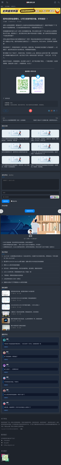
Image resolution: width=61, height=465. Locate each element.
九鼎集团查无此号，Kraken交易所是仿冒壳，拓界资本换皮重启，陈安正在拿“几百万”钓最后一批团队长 (28, 247)
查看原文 (6, 347)
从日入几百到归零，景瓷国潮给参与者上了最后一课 (17, 272)
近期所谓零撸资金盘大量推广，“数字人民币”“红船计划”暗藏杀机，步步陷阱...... (22, 244)
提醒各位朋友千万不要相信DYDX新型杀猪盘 (15, 282)
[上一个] (1, 211)
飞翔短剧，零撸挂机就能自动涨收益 (13, 275)
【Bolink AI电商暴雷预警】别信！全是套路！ (14, 120)
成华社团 (40, 55)
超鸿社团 (53, 53)
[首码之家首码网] (30, 3)
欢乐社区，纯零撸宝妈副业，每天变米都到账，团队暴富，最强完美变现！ (23, 268)
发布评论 (5, 201)
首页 (2, 6)
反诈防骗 (7, 6)
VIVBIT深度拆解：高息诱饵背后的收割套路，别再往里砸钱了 (18, 242)
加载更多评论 (29, 211)
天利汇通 (26, 33)
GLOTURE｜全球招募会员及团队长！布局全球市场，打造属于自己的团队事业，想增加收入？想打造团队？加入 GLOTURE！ (31, 257)
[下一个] (59, 211)
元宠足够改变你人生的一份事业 (12, 279)
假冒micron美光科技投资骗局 (12, 265)
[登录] (55, 2)
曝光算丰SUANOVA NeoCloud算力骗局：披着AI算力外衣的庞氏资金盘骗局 (24, 261)
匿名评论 (14, 201)
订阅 (21, 429)
